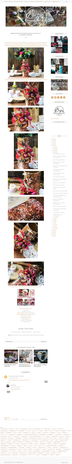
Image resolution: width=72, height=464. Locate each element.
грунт (6, 434)
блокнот (46, 430)
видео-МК (2, 432)
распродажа (28, 447)
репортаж (34, 447)
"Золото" (29, 315)
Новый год (55, 443)
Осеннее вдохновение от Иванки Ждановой (60, 193)
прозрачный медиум (40, 260)
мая (53, 222)
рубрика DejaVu (55, 447)
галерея (33, 432)
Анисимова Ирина (21, 430)
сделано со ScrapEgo (12, 449)
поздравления (61, 445)
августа (54, 217)
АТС (36, 430)
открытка (25, 445)
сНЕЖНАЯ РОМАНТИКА (66, 449)
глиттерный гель (52, 432)
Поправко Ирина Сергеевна (16, 376)
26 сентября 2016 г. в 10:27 (15, 386)
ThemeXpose (14, 462)
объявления (19, 445)
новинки (49, 443)
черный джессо (39, 79)
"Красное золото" (24, 315)
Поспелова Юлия (3, 447)
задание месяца (16, 436)
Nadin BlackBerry (44, 454)
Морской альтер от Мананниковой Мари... (25, 365)
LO (33, 454)
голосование (64, 432)
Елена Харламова (66, 434)
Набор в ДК (17, 443)
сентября (54, 152)
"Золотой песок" (27, 312)
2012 (53, 235)
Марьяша (13, 385)
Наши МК (32, 1)
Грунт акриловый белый (26, 321)
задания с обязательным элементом (35, 436)
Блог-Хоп (41, 430)
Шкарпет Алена (15, 454)
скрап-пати (44, 449)
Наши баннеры (47, 1)
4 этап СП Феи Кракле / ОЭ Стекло (59, 153)
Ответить (46, 381)
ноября (54, 148)
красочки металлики (36, 106)
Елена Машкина (58, 434)
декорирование (12, 434)
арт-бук (28, 430)
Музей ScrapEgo (39, 1)
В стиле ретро (57, 430)
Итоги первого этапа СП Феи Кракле (59, 182)
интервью (67, 436)
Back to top (64, 462)
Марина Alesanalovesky (24, 42)
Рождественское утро (41, 447)
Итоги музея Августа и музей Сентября (59, 206)
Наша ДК (26, 1)
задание (9, 436)
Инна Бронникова (54, 436)
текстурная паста (22, 106)
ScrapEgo (51, 454)
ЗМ (43, 436)
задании (39, 286)
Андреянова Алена (13, 430)
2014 (53, 232)
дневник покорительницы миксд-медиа (30, 434)
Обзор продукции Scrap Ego (5, 445)
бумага (51, 430)
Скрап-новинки (37, 449)
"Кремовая (22, 320)
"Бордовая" (30, 320)
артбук (33, 430)
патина (40, 445)
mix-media (37, 454)
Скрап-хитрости (50, 449)
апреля (54, 224)
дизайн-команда (19, 434)
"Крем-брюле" (32, 312)
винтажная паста (26, 432)
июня (54, 221)
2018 (53, 142)
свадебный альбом (4, 449)
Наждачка (30, 443)
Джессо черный (26, 309)
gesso (30, 454)
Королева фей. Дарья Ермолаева (10, 365)
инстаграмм (62, 436)
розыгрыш (49, 447)
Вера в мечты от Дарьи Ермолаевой (40, 365)
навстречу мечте (24, 443)
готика (2, 434)
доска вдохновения (42, 434)
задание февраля (24, 436)
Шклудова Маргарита (23, 454)
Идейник (47, 436)
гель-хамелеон (45, 432)
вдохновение (63, 430)
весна (69, 430)
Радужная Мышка (21, 447)
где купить (38, 432)
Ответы (9, 382)
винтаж (20, 432)
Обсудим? (13, 445)
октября (54, 150)
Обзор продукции (62, 443)
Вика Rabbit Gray (9, 432)
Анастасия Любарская (4, 430)
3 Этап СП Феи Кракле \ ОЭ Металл (59, 176)
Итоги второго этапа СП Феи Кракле (59, 159)
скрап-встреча (30, 449)
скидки (24, 449)
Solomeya (57, 454)
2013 (53, 234)
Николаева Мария (43, 443)
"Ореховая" (26, 320)
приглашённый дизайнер (12, 447)
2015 (53, 230)
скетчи (19, 449)
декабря (54, 147)
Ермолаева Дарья (3, 436)
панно (35, 445)
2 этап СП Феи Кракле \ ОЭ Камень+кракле (60, 190)
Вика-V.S (15, 432)
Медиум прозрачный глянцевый (26, 317)
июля (54, 219)
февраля (54, 227)
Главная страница (8, 1)
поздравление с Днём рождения (51, 445)
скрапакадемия (58, 449)
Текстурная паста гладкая (26, 311)
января (54, 229)
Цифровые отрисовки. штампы (5, 454)
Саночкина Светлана (63, 447)
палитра (30, 445)
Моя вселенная (3, 443)
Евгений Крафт (51, 434)
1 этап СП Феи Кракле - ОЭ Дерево (59, 212)
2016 (53, 145)
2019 (53, 140)
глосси (59, 432)
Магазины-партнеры (18, 1)
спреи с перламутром (28, 106)
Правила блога (55, 1)
